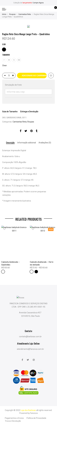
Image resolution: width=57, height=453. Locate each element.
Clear (4, 65)
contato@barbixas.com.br (30, 336)
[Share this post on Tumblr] (36, 131)
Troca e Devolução (13, 421)
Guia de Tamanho (10, 111)
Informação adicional (26, 143)
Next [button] (52, 249)
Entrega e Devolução (29, 111)
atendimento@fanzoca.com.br (30, 349)
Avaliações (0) (45, 143)
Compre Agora (38, 3)
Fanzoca (34, 413)
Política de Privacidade (36, 418)
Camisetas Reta (24, 14)
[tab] (10, 142)
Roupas (12, 14)
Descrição (10, 143)
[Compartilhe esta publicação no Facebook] (20, 131)
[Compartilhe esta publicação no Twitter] (25, 131)
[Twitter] (28, 358)
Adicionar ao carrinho (34, 75)
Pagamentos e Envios (14, 418)
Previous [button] (4, 249)
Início (4, 14)
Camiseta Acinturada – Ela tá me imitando (41, 263)
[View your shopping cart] (53, 9)
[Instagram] (34, 358)
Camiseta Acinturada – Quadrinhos (10, 263)
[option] (28, 26)
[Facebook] (23, 358)
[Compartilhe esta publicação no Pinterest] (31, 131)
